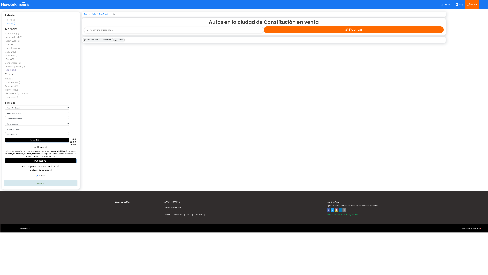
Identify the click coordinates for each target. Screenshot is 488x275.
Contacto (198, 215)
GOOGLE (41, 176)
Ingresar (448, 4)
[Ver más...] (10, 70)
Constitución (104, 14)
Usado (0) (10, 23)
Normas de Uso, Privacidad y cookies (342, 214)
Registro (40, 183)
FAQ (188, 215)
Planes (167, 215)
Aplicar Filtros (36, 140)
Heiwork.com (24, 228)
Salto (94, 14)
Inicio (86, 14)
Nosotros (178, 215)
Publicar (473, 4)
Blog (461, 4)
